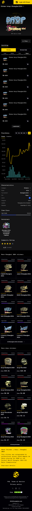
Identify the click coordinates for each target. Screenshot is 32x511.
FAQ (8, 481)
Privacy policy (16, 484)
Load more (16, 126)
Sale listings (4, 45)
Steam (3, 136)
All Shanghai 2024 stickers (15, 342)
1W (16, 133)
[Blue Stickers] (30, 198)
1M (19, 133)
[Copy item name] (23, 6)
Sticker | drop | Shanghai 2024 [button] (11, 6)
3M (21, 133)
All (29, 133)
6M (24, 133)
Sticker (8, 50)
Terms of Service (18, 481)
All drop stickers (15, 444)
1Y (26, 133)
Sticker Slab (23, 50)
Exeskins (8, 136)
